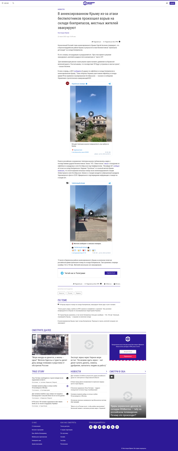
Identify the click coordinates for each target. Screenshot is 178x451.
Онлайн (62, 437)
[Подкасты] (117, 427)
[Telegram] (167, 3)
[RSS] (112, 427)
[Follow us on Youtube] (99, 427)
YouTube (63, 440)
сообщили (77, 71)
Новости (61, 9)
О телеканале (36, 426)
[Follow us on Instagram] (104, 427)
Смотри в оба (117, 371)
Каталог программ (37, 430)
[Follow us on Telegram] (108, 427)
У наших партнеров (66, 430)
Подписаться (111, 273)
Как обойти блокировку (39, 433)
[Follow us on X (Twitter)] (95, 427)
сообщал (116, 166)
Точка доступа (64, 426)
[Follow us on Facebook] (91, 427)
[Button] (96, 42)
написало (61, 171)
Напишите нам (36, 440)
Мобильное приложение (39, 437)
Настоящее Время (63, 33)
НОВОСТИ (76, 371)
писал (106, 163)
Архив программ (37, 444)
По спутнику (64, 433)
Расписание (64, 444)
